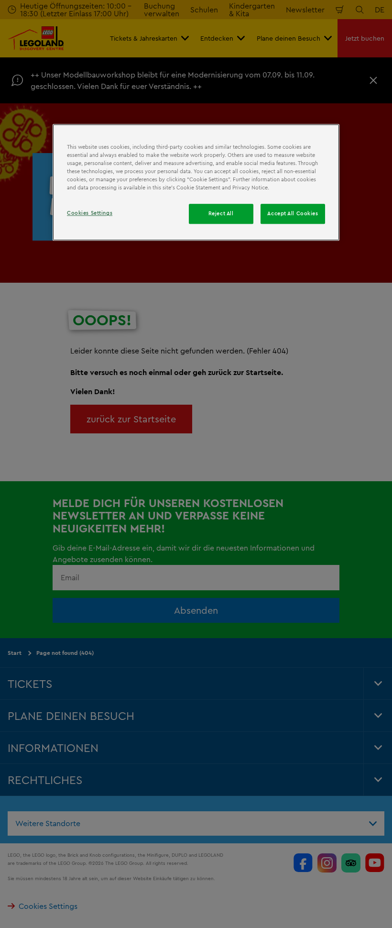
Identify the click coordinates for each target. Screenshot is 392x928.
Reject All (221, 213)
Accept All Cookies (292, 213)
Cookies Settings (89, 213)
